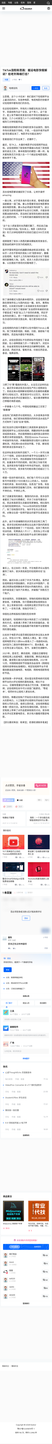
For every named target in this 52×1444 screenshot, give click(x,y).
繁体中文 (15, 1366)
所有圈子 (26, 1059)
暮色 (10, 937)
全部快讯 (26, 1135)
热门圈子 (9, 1003)
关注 (36, 88)
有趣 (6, 80)
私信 (45, 88)
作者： (19, 1079)
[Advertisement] (26, 40)
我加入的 (26, 1003)
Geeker (33, 1425)
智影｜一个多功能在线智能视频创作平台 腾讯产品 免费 (40, 820)
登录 (26, 918)
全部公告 (26, 996)
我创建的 (43, 1003)
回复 (46, 948)
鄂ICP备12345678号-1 (26, 1429)
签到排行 (26, 1303)
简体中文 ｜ (6, 1366)
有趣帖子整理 (8, 817)
